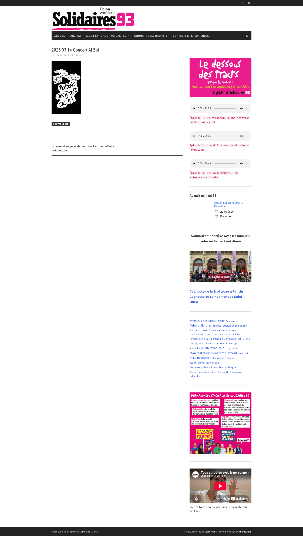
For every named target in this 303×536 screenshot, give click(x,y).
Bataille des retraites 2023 (222, 325)
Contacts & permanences (191, 36)
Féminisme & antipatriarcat (226, 338)
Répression (204, 358)
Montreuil (243, 353)
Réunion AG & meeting (224, 358)
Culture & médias (231, 334)
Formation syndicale (200, 338)
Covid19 (217, 334)
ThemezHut (245, 531)
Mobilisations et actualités (106, 36)
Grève (246, 339)
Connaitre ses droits (149, 36)
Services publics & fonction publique (213, 367)
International (196, 348)
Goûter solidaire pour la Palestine (228, 204)
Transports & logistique (230, 372)
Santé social (213, 362)
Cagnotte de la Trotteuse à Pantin (216, 291)
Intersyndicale (214, 348)
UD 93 (78, 55)
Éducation (196, 376)
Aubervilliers (198, 325)
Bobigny (242, 325)
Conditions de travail (200, 334)
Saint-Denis (197, 363)
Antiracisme (232, 321)
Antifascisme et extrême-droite (207, 321)
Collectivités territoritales (222, 330)
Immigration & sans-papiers (207, 343)
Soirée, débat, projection (203, 372)
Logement (231, 348)
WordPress (211, 531)
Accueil (59, 36)
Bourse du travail (198, 330)
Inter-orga (231, 343)
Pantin (193, 357)
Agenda (75, 36)
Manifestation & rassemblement (213, 353)
